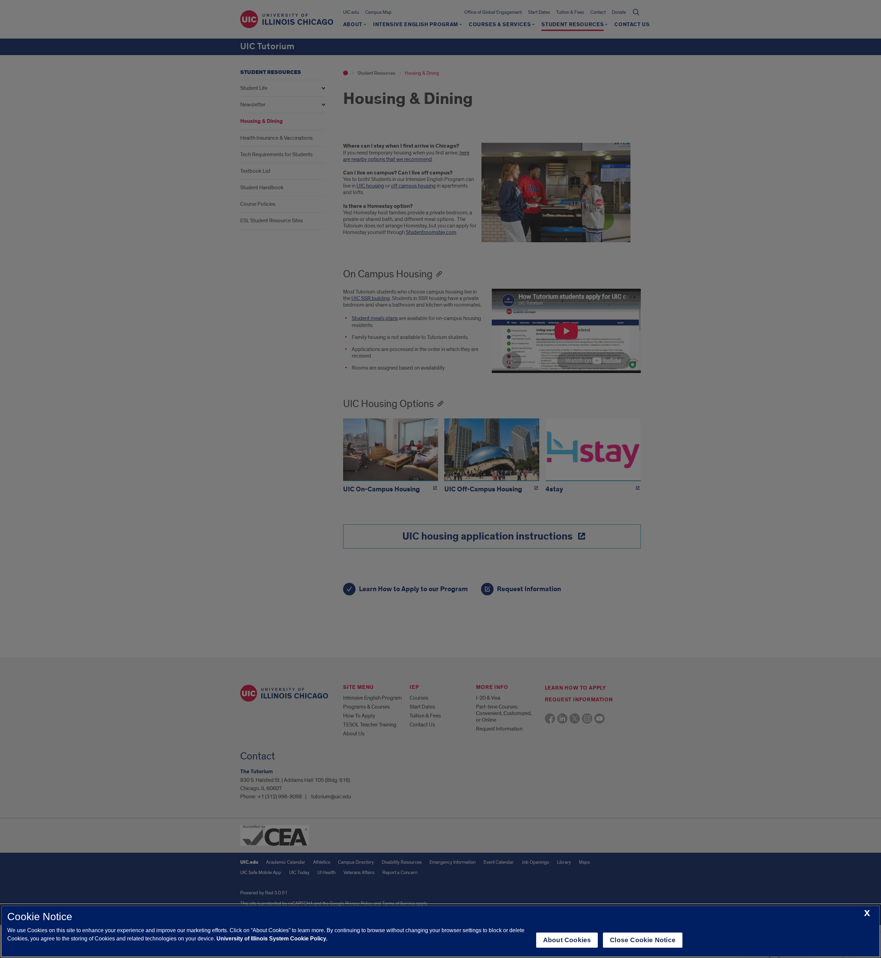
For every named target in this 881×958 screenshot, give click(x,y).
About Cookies (567, 940)
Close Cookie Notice (643, 940)
